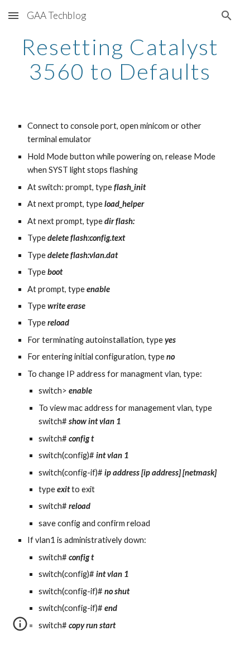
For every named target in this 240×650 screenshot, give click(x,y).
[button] (13, 15)
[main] (120, 59)
